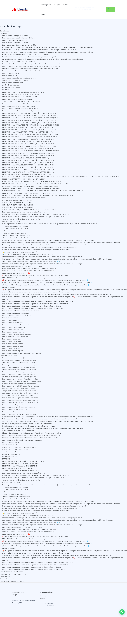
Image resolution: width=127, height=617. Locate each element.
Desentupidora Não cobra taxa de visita (16, 315)
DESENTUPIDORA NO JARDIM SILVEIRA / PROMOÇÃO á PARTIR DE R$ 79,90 (29, 113)
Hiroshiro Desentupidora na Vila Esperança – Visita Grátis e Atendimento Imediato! (31, 64)
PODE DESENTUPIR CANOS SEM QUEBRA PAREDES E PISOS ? (24, 198)
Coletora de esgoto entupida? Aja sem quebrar (19, 377)
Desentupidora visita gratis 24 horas (15, 35)
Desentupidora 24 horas (10, 320)
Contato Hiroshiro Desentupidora (11, 572)
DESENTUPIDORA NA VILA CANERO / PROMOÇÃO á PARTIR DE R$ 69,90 (27, 167)
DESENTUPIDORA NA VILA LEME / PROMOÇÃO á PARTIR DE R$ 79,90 (26, 141)
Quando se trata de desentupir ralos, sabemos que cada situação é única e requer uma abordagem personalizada (43, 257)
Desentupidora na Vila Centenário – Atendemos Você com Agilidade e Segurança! (31, 66)
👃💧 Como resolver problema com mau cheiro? (19, 252)
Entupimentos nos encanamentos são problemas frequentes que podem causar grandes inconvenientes (39, 247)
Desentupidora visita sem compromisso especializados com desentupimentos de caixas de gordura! (37, 301)
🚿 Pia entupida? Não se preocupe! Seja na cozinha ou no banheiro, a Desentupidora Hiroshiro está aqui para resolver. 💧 (46, 285)
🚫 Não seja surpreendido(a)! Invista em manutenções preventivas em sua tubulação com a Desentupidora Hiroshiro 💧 (45, 280)
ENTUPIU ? (6, 90)
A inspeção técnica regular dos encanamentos (18, 61)
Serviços (57, 5)
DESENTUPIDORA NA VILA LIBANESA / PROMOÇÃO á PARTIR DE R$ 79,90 (28, 139)
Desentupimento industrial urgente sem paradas (19, 372)
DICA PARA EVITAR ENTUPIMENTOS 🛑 (16, 273)
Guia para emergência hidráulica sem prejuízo (18, 362)
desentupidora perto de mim (12, 83)
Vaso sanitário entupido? (11, 221)
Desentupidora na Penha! (12, 231)
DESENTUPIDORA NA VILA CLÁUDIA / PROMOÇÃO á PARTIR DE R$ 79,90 (27, 162)
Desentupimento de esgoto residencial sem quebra (20, 398)
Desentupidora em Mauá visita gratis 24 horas (18, 38)
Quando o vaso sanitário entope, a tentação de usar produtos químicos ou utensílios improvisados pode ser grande (43, 264)
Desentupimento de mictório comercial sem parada (20, 386)
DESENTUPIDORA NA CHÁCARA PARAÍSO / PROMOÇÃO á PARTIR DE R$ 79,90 (29, 130)
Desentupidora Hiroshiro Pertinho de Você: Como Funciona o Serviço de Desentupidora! (34, 217)
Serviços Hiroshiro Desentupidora (12, 581)
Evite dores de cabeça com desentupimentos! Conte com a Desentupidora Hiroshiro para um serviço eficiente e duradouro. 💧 (47, 282)
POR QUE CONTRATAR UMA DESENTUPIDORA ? (19, 200)
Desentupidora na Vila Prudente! (16, 226)
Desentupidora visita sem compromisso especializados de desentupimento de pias (31, 306)
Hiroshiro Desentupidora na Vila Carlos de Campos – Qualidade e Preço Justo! (30, 68)
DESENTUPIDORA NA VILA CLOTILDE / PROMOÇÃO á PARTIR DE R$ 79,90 (28, 160)
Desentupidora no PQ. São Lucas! (15, 228)
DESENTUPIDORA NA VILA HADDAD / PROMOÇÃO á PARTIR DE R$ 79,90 (27, 148)
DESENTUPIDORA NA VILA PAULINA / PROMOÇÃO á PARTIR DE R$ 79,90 (27, 127)
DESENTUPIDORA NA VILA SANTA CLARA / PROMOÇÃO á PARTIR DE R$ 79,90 (29, 120)
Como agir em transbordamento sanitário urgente (20, 365)
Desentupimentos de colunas (12, 329)
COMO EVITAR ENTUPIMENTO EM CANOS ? (17, 203)
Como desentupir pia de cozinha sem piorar (18, 395)
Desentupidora (46, 5)
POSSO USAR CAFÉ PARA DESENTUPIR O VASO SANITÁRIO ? (23, 179)
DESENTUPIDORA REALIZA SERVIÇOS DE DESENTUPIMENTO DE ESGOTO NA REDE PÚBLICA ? (35, 184)
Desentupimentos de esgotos (12, 351)
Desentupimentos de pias (11, 348)
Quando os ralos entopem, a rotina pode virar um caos (22, 266)
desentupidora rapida (10, 76)
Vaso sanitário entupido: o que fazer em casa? (18, 388)
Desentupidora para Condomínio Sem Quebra (18, 374)
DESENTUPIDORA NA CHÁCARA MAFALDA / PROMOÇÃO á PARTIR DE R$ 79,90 (30, 134)
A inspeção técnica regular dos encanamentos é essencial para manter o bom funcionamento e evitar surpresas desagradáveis (47, 47)
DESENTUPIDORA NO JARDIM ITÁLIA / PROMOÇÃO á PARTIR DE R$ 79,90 (28, 144)
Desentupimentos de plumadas (13, 327)
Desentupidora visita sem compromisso (16, 313)
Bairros (43, 14)
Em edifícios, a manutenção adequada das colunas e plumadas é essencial (29, 268)
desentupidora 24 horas (8, 355)
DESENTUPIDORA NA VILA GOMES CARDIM (18, 99)
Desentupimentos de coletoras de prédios (17, 325)
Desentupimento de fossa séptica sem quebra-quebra (21, 381)
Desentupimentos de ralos (11, 341)
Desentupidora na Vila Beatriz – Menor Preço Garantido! (22, 71)
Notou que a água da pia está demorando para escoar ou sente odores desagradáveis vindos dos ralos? (39, 50)
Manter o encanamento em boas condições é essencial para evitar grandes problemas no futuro (38, 214)
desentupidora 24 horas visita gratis (13, 574)
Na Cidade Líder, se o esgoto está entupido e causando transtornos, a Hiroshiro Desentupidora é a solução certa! (42, 59)
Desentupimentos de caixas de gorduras (16, 334)
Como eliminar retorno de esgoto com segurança (19, 358)
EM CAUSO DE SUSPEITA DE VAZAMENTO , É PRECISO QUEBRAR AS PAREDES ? (30, 186)
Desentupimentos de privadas (12, 344)
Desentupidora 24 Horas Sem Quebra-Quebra (18, 367)
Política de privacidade (8, 579)
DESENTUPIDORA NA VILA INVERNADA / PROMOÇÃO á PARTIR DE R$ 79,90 (29, 146)
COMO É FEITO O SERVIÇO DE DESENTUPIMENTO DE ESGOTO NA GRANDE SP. (30, 210)
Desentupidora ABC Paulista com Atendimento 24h (20, 400)
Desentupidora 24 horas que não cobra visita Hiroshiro (21, 353)
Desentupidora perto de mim (12, 322)
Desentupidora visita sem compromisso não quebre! (20, 311)
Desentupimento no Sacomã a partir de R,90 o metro (21, 111)
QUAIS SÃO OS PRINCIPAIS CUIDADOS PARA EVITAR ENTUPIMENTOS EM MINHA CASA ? (33, 188)
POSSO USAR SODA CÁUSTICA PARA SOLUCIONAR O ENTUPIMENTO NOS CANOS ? (31, 181)
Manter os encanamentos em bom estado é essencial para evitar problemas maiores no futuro (36, 250)
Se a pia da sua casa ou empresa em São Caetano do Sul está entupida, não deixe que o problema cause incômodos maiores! (47, 52)
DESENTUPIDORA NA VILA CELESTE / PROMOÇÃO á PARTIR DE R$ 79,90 (28, 165)
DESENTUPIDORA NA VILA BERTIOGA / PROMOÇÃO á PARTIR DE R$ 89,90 (28, 170)
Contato (65, 5)
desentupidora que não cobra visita (15, 80)
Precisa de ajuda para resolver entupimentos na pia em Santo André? (27, 54)
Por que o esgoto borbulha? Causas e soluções (19, 360)
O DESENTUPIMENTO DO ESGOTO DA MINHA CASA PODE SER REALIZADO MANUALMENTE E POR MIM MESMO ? (42, 191)
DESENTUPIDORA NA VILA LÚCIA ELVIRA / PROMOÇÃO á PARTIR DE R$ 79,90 (29, 137)
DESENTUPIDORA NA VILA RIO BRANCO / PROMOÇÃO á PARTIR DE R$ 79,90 (29, 123)
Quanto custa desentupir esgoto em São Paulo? (19, 369)
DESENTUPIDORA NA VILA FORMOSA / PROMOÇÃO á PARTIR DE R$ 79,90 (28, 155)
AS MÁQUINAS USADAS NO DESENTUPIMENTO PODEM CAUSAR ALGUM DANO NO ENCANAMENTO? (37, 195)
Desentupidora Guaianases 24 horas (15, 43)
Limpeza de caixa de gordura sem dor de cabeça (19, 384)
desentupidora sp (6, 576)
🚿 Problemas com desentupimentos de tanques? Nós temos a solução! (28, 254)
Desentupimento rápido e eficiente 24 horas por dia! (22, 101)
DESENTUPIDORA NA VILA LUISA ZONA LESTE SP (20, 97)
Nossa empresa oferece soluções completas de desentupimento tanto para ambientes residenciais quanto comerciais (44, 245)
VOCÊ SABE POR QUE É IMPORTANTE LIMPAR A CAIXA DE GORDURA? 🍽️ (28, 271)
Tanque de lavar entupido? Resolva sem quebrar (19, 391)
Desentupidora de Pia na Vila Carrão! (15, 238)
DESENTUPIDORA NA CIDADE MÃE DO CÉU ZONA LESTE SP (24, 92)
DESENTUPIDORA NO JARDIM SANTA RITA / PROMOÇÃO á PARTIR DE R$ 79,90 (30, 118)
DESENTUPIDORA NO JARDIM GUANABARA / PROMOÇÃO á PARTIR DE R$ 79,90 (30, 151)
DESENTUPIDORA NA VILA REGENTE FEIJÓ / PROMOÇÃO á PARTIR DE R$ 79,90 (30, 125)
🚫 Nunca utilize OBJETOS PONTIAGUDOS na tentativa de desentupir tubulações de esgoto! (35, 275)
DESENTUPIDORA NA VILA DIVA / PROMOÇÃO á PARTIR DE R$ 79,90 (26, 158)
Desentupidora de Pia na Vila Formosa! (16, 235)
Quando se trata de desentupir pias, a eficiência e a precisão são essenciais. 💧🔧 (31, 261)
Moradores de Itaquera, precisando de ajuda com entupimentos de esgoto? (29, 57)
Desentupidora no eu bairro (12, 73)
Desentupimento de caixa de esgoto (15, 337)
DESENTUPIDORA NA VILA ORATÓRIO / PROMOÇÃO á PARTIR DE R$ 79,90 (28, 132)
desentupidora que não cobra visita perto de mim (20, 78)
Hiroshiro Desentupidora (10, 287)
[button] (110, 9)
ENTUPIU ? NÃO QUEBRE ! (11, 87)
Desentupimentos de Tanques (12, 346)
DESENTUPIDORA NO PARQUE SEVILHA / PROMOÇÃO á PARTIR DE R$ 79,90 (29, 115)
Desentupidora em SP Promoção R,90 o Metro (18, 106)
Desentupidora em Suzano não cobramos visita (19, 45)
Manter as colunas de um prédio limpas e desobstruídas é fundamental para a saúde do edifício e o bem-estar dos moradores (48, 240)
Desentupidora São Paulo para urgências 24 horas (20, 402)
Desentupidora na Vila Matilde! (14, 233)
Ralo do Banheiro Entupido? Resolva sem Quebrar (20, 393)
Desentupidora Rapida (10, 318)
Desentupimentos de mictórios (13, 332)
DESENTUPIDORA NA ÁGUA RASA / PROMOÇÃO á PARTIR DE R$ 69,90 (27, 174)
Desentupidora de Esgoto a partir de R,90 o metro (20, 108)
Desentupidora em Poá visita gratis (14, 40)
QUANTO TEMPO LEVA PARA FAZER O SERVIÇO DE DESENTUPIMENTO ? (28, 193)
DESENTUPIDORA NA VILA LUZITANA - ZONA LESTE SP (22, 94)
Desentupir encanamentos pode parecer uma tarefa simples (24, 212)
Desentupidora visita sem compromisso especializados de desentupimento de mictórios (33, 308)
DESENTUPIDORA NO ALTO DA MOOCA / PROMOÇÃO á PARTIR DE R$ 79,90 (28, 172)
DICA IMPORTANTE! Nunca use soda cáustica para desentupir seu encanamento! (31, 278)
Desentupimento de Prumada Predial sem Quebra (20, 379)
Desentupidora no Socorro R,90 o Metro (16, 104)
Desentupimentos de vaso (11, 339)
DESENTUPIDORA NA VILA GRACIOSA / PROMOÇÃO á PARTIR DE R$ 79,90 (28, 153)
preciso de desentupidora (11, 85)
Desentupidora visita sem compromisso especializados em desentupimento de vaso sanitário (35, 304)
